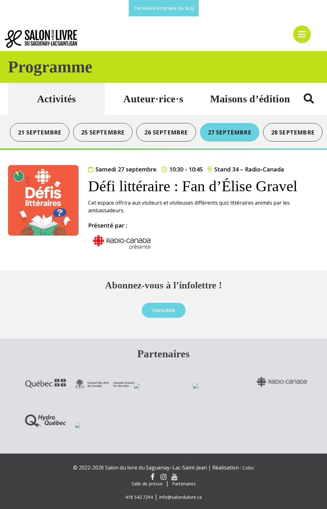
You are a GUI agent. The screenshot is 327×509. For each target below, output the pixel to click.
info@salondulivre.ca (180, 497)
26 (166, 132)
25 (103, 132)
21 (39, 132)
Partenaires (184, 484)
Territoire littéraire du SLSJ (163, 8)
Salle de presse (147, 484)
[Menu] (302, 34)
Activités (56, 99)
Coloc (248, 468)
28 (293, 132)
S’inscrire (163, 310)
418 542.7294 (139, 497)
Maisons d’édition (250, 99)
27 (229, 132)
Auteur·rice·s (153, 99)
